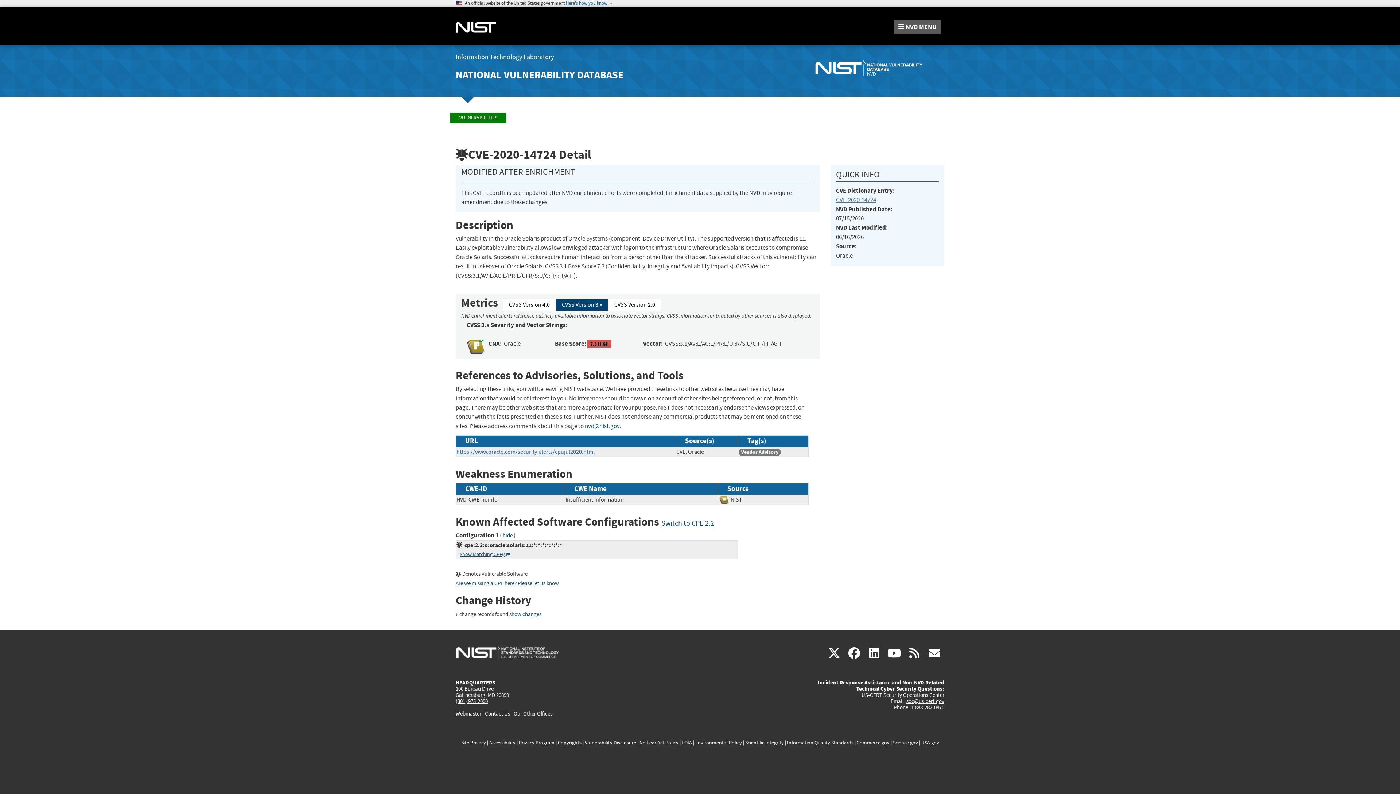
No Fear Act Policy (658, 742)
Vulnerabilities (478, 117)
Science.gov (905, 742)
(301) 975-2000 (472, 701)
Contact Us (497, 713)
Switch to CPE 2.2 (687, 523)
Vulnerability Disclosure (610, 742)
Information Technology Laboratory (505, 57)
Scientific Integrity (764, 742)
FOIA (687, 742)
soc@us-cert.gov (925, 701)
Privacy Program (537, 742)
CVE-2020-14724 (856, 200)
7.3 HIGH (599, 344)
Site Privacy (473, 742)
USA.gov (930, 742)
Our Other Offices (533, 714)
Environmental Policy (718, 742)
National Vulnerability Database (539, 75)
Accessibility (502, 742)
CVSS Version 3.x (582, 304)
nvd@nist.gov (602, 426)
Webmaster (468, 713)
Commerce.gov (873, 742)
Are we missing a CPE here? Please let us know (507, 583)
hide (508, 535)
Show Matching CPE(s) (483, 554)
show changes (525, 614)
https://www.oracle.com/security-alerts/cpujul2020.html (525, 452)
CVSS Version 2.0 (634, 304)
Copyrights (570, 742)
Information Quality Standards (820, 742)
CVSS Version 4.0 (529, 304)
